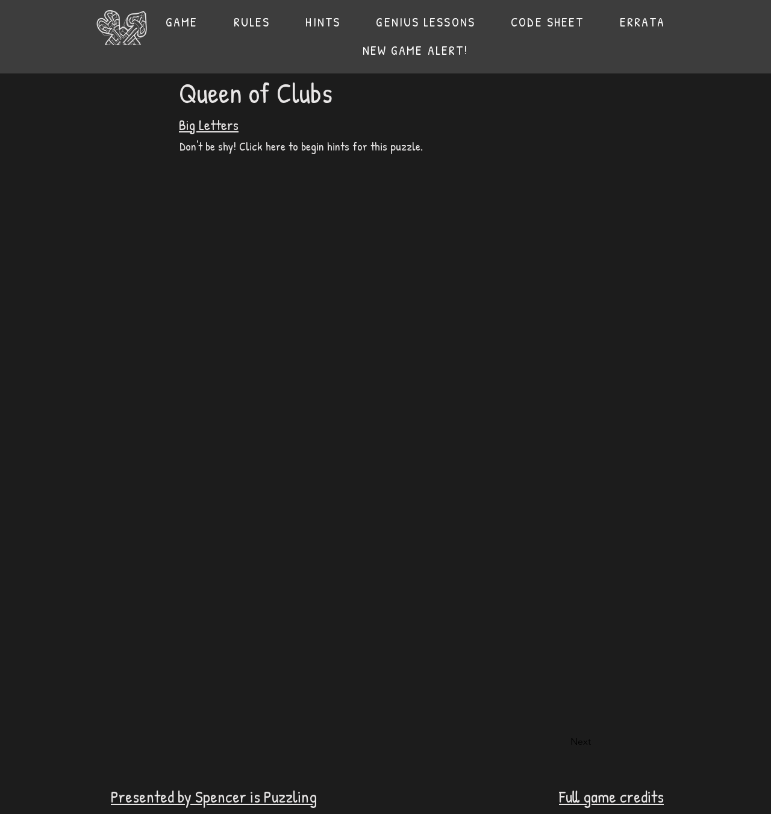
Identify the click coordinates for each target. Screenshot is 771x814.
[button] (252, 22)
